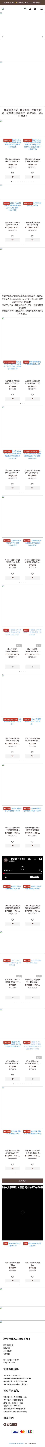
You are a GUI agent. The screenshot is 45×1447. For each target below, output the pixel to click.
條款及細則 (20, 1443)
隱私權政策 (12, 1443)
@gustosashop (14, 1384)
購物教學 (6, 1348)
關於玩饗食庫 (8, 1345)
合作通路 (6, 1354)
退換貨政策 (7, 1351)
